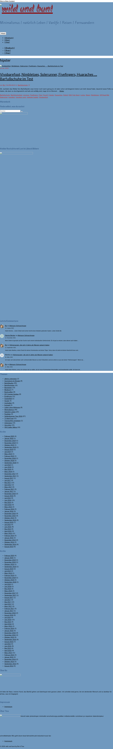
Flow (40, 95)
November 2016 (10, 494)
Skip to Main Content (7, 1)
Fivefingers (34, 95)
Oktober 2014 (9, 542)
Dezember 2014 (10, 540)
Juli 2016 (7, 498)
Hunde (6, 401)
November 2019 (10, 443)
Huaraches (58, 95)
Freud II (45, 95)
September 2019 (10, 447)
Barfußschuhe (23, 85)
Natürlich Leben (9, 412)
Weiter (61, 91)
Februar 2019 (9, 456)
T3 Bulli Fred (8, 418)
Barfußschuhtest (16, 95)
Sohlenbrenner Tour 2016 (13, 416)
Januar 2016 (8, 511)
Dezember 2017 (10, 474)
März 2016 (8, 507)
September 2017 (10, 476)
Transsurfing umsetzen (12, 421)
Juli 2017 (7, 480)
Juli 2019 (7, 452)
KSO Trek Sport (74, 95)
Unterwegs (8, 423)
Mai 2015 (7, 529)
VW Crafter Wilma (10, 427)
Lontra (82, 95)
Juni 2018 (7, 467)
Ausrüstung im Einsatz (12, 381)
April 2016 (7, 505)
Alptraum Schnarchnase (17, 326)
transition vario (21, 97)
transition (11, 97)
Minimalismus (9, 409)
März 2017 (8, 487)
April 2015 (7, 531)
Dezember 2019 (10, 441)
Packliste (7, 414)
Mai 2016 (7, 502)
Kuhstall (7, 405)
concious (26, 95)
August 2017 (8, 478)
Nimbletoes (95, 95)
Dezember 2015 (10, 513)
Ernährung (8, 396)
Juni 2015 (7, 527)
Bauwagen (8, 387)
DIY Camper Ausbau (11, 394)
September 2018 (10, 463)
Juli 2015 (7, 524)
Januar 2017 (8, 491)
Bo (4, 85)
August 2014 (8, 547)
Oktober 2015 (9, 518)
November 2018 (10, 458)
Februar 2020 (9, 436)
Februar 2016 (9, 509)
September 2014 (10, 544)
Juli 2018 (7, 465)
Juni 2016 (7, 500)
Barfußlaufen (8, 383)
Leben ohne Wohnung (12, 407)
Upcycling (7, 425)
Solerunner (4, 97)
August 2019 (8, 449)
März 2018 (8, 471)
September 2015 (10, 520)
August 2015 (8, 522)
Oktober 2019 (9, 445)
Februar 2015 (9, 535)
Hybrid (65, 95)
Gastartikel (8, 398)
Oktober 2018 (9, 460)
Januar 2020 (8, 438)
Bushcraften (8, 392)
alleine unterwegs (10, 379)
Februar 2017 (9, 489)
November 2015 (10, 516)
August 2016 (8, 496)
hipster (51, 95)
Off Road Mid (104, 95)
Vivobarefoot (43, 97)
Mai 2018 (7, 469)
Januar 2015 (8, 538)
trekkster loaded (32, 97)
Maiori (88, 95)
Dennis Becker (10, 335)
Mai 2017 (7, 482)
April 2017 (7, 485)
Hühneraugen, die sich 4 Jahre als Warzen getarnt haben (29, 345)
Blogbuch (7, 390)
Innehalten (8, 403)
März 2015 (8, 533)
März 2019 (8, 454)
